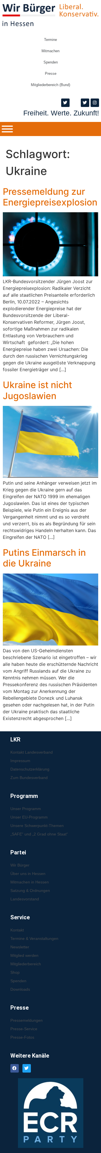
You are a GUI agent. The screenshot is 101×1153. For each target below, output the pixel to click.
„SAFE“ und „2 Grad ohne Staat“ (39, 834)
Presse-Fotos (22, 1037)
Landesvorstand (24, 899)
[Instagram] (95, 103)
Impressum (20, 760)
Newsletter (19, 947)
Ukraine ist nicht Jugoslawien (37, 390)
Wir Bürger (19, 865)
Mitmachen (50, 51)
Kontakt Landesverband (31, 752)
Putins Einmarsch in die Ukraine (44, 558)
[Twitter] (65, 103)
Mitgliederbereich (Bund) (50, 85)
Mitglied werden (24, 955)
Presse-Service (23, 1029)
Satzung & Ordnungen (30, 890)
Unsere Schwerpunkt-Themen (37, 825)
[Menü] (7, 129)
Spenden (50, 62)
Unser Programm (25, 808)
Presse (50, 73)
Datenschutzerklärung (29, 769)
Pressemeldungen (26, 1020)
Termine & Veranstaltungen (34, 938)
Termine (50, 40)
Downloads (20, 989)
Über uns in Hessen (27, 873)
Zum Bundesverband (29, 777)
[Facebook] (14, 1068)
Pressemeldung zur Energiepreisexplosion (50, 197)
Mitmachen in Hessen (29, 882)
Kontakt (17, 930)
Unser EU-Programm (29, 817)
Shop (15, 972)
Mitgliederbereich (25, 964)
